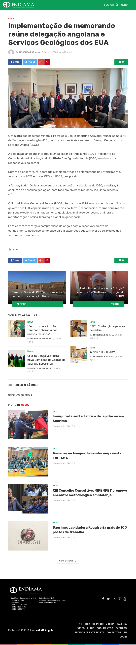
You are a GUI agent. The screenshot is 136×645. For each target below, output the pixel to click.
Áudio (90, 628)
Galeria (121, 624)
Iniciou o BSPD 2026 (102, 352)
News (11, 18)
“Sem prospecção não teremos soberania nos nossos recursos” (42, 330)
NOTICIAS (84, 624)
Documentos (105, 628)
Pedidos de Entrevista (89, 632)
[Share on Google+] (41, 62)
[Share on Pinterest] (47, 62)
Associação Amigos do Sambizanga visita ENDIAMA (87, 455)
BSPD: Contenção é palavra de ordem (107, 328)
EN (125, 632)
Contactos (113, 632)
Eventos (121, 628)
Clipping (97, 624)
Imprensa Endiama (29, 52)
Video (81, 628)
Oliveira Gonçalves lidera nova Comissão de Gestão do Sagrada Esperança (46, 359)
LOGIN (123, 636)
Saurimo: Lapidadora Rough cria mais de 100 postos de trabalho (90, 529)
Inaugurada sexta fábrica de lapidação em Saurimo (88, 418)
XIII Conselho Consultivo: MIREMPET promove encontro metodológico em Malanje (90, 492)
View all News (66, 560)
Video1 (110, 624)
